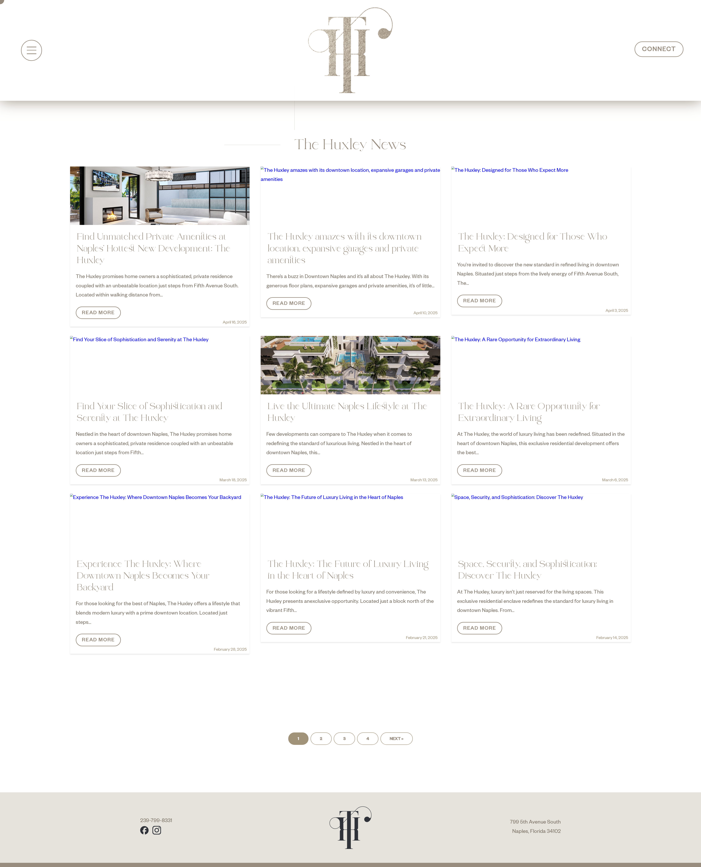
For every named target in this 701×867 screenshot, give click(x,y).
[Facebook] (144, 830)
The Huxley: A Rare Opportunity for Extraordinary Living (529, 413)
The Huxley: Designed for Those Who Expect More (533, 243)
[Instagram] (156, 830)
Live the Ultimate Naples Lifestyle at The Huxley (348, 413)
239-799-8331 (156, 821)
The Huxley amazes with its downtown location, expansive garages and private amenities (345, 249)
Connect (659, 50)
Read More (98, 313)
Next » (396, 739)
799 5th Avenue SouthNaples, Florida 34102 (535, 827)
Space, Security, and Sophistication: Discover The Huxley (527, 570)
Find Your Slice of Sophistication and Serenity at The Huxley (150, 413)
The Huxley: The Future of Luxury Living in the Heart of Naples (348, 570)
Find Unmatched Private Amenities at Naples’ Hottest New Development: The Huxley (154, 249)
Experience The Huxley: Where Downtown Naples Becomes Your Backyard (143, 576)
